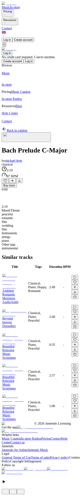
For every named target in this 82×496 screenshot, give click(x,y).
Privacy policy (59, 457)
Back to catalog (17, 130)
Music (6, 7)
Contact (7, 28)
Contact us (18, 442)
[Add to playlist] (12, 180)
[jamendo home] (9, 3)
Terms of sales (40, 457)
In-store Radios (31, 438)
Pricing (7, 11)
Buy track (9, 185)
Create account (23, 39)
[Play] (26, 137)
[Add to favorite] (5, 180)
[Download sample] (19, 180)
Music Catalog (11, 438)
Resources (9, 20)
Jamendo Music (37, 450)
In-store (15, 7)
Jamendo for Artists (14, 450)
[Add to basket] (74, 296)
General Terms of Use (16, 457)
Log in (7, 39)
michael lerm (13, 160)
